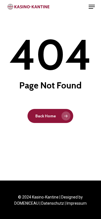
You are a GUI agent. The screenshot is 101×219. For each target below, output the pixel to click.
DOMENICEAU (26, 203)
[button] (92, 7)
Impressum (76, 203)
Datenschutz (52, 203)
